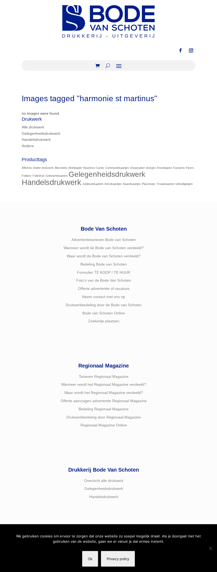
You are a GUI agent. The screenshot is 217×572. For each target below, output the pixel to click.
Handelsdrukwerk (36, 139)
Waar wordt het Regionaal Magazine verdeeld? (103, 392)
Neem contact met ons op (103, 297)
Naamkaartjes (132, 183)
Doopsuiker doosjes (143, 167)
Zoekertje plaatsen (103, 321)
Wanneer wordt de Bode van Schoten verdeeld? (104, 248)
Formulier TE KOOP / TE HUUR (103, 272)
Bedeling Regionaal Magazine (104, 409)
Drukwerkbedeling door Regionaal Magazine (103, 417)
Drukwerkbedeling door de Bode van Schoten (104, 305)
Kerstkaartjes (113, 183)
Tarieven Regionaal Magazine (104, 376)
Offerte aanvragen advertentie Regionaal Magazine (104, 401)
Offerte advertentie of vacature (103, 288)
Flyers (190, 167)
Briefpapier (75, 167)
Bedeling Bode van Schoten (103, 264)
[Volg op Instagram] (191, 50)
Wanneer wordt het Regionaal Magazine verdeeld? (103, 384)
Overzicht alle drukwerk (103, 480)
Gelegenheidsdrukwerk (41, 133)
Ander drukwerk (43, 167)
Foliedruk (38, 175)
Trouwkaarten (165, 183)
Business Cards (93, 167)
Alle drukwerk (33, 127)
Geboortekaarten (56, 175)
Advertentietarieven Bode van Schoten (103, 240)
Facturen (179, 167)
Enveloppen (164, 167)
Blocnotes (61, 167)
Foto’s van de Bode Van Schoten (103, 280)
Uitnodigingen (184, 183)
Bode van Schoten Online (103, 313)
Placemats (148, 183)
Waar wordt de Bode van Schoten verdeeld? (104, 256)
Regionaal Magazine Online (103, 425)
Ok (90, 559)
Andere (28, 146)
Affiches (27, 167)
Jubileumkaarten (92, 183)
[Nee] (210, 548)
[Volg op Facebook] (180, 50)
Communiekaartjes (117, 167)
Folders (26, 175)
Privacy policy (118, 559)
